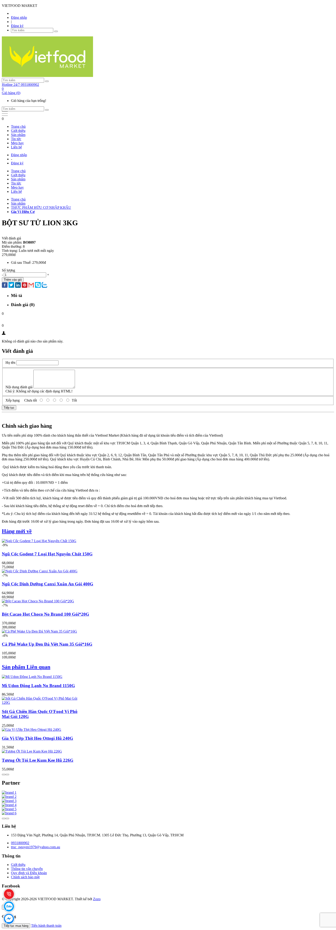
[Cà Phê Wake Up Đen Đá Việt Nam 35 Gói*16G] (39, 631)
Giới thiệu (18, 131)
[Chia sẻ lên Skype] (38, 285)
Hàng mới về (17, 531)
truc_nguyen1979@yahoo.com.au (35, 847)
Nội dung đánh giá (18, 387)
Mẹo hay (17, 143)
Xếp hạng (12, 400)
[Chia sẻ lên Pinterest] (24, 285)
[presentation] (3, 774)
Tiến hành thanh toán (46, 925)
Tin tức (16, 139)
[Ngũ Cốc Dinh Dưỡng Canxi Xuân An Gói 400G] (39, 571)
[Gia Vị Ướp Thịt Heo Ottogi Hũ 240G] (31, 729)
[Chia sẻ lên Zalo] (44, 285)
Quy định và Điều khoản (29, 873)
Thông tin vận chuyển (27, 869)
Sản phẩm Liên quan (26, 667)
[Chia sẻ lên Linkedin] (18, 285)
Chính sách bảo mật (25, 877)
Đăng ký (17, 26)
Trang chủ (18, 126)
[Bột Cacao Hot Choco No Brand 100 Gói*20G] (38, 601)
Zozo (97, 899)
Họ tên (10, 362)
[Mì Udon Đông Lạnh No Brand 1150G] (32, 677)
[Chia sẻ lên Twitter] (11, 285)
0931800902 (20, 843)
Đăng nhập (19, 17)
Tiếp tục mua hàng (16, 925)
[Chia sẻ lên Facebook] (5, 285)
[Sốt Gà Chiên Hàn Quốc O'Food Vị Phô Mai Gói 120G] (41, 702)
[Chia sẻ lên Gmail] (31, 285)
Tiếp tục (9, 407)
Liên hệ (16, 147)
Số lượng (8, 270)
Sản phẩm (18, 135)
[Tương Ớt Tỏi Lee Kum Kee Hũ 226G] (32, 751)
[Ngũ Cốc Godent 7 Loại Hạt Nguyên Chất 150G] (39, 541)
